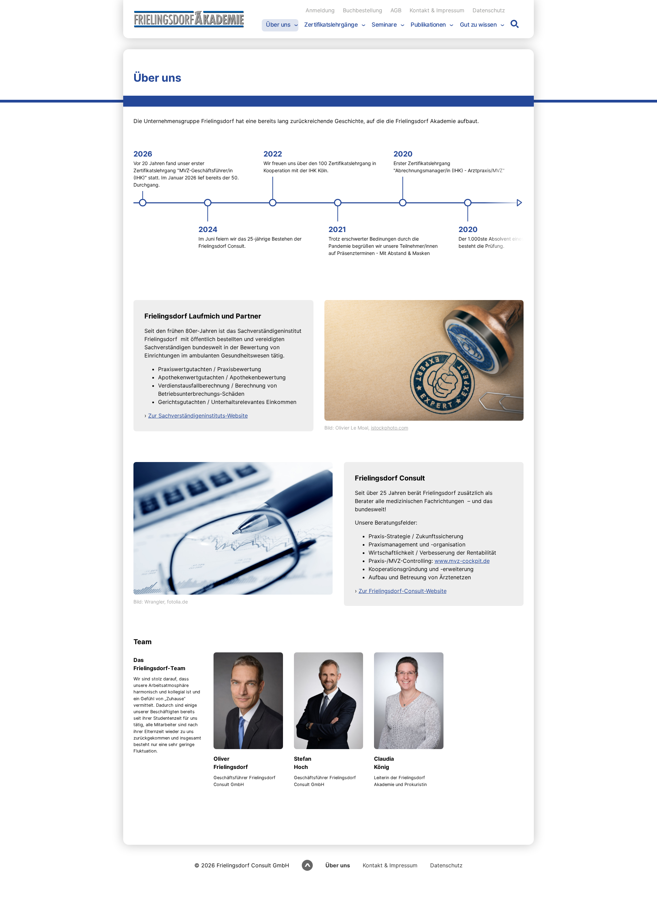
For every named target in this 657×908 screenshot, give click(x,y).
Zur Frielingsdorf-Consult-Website (403, 590)
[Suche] (514, 25)
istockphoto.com (389, 428)
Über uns (337, 865)
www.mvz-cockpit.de (462, 560)
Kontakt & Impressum (390, 865)
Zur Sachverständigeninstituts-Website (198, 415)
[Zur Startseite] (189, 19)
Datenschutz (446, 865)
